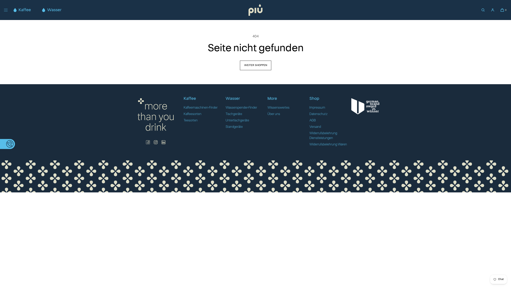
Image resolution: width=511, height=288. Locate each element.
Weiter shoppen (255, 65)
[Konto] (492, 10)
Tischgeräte (234, 114)
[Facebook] (148, 142)
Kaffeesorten (192, 114)
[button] (483, 10)
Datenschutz (318, 114)
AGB (312, 120)
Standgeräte (234, 126)
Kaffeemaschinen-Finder (201, 107)
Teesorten (191, 120)
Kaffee (25, 10)
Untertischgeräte (237, 120)
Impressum (317, 107)
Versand (315, 126)
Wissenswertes (278, 107)
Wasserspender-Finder (241, 107)
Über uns (273, 114)
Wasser (54, 10)
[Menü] (9, 10)
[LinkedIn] (163, 142)
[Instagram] (155, 142)
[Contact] (7, 144)
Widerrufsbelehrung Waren (328, 144)
